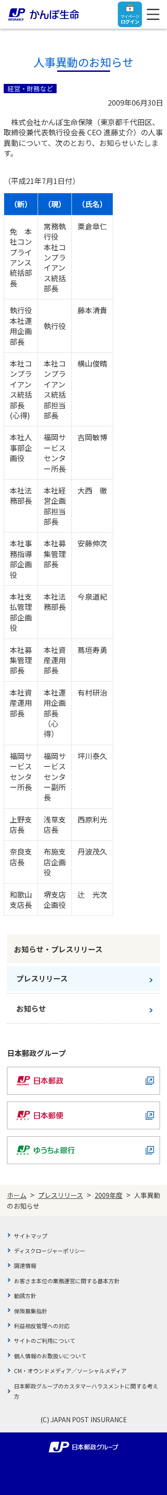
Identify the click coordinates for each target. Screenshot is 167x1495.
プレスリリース (60, 1195)
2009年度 (108, 1195)
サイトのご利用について (44, 1340)
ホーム (16, 1195)
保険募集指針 (30, 1311)
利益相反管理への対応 (42, 1326)
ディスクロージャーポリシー (49, 1250)
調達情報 (25, 1265)
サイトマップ (30, 1236)
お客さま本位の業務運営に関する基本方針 (67, 1281)
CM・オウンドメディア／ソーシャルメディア (70, 1371)
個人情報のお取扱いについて (50, 1356)
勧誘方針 (25, 1295)
